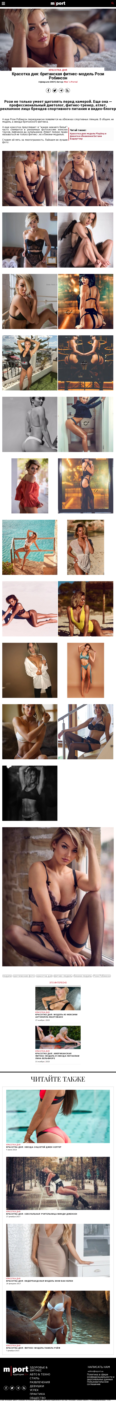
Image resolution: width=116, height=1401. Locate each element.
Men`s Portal (70, 81)
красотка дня (44, 975)
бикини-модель (83, 975)
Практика (37, 1394)
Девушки (37, 1386)
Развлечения (40, 1382)
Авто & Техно (40, 1374)
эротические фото (24, 975)
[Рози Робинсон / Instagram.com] (29, 208)
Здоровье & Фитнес (39, 1368)
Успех (34, 1390)
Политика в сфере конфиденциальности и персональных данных (100, 1377)
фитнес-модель (63, 975)
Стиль (34, 1378)
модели (7, 975)
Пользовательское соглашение (98, 1383)
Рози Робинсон (101, 975)
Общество (38, 1398)
